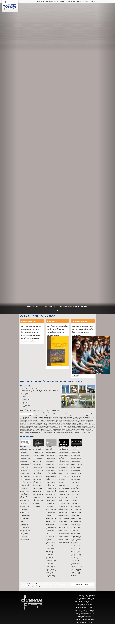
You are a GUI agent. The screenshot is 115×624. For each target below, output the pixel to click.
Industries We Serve (71, 1)
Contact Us (92, 1)
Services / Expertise (53, 1)
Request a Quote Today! (82, 584)
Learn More (38, 342)
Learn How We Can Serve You (27, 414)
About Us (79, 1)
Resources (85, 1)
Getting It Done (44, 1)
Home (38, 1)
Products (62, 1)
